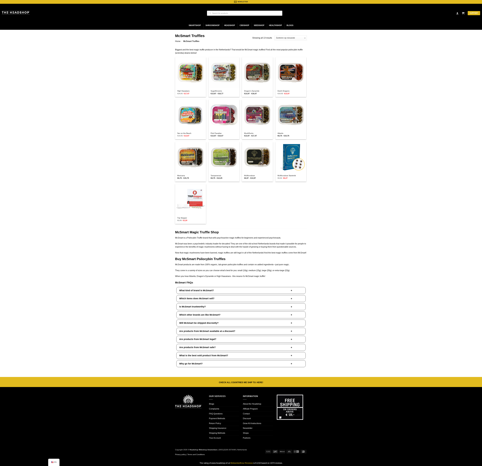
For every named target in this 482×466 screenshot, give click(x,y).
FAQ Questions (216, 414)
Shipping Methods (217, 433)
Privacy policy (180, 454)
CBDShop (244, 25)
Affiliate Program (250, 409)
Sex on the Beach (184, 133)
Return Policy (215, 423)
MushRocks (248, 133)
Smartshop (195, 25)
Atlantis (280, 133)
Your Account (215, 438)
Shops (246, 433)
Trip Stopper (182, 218)
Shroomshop (212, 25)
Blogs (290, 25)
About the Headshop (252, 404)
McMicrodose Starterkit (287, 176)
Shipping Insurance (217, 428)
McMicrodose (249, 176)
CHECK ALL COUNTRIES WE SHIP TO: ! (241, 382)
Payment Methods (217, 418)
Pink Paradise (216, 133)
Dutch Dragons (283, 91)
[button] (463, 13)
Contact (246, 414)
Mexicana (181, 176)
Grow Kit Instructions (252, 423)
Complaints (214, 409)
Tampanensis (216, 176)
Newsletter (247, 428)
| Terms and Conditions (195, 454)
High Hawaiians (183, 91)
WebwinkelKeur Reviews (241, 463)
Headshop (229, 25)
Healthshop (275, 25)
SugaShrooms (216, 91)
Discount (247, 418)
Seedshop (259, 25)
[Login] (457, 13)
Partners (246, 438)
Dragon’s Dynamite (251, 91)
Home (177, 41)
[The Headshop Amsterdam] (15, 13)
